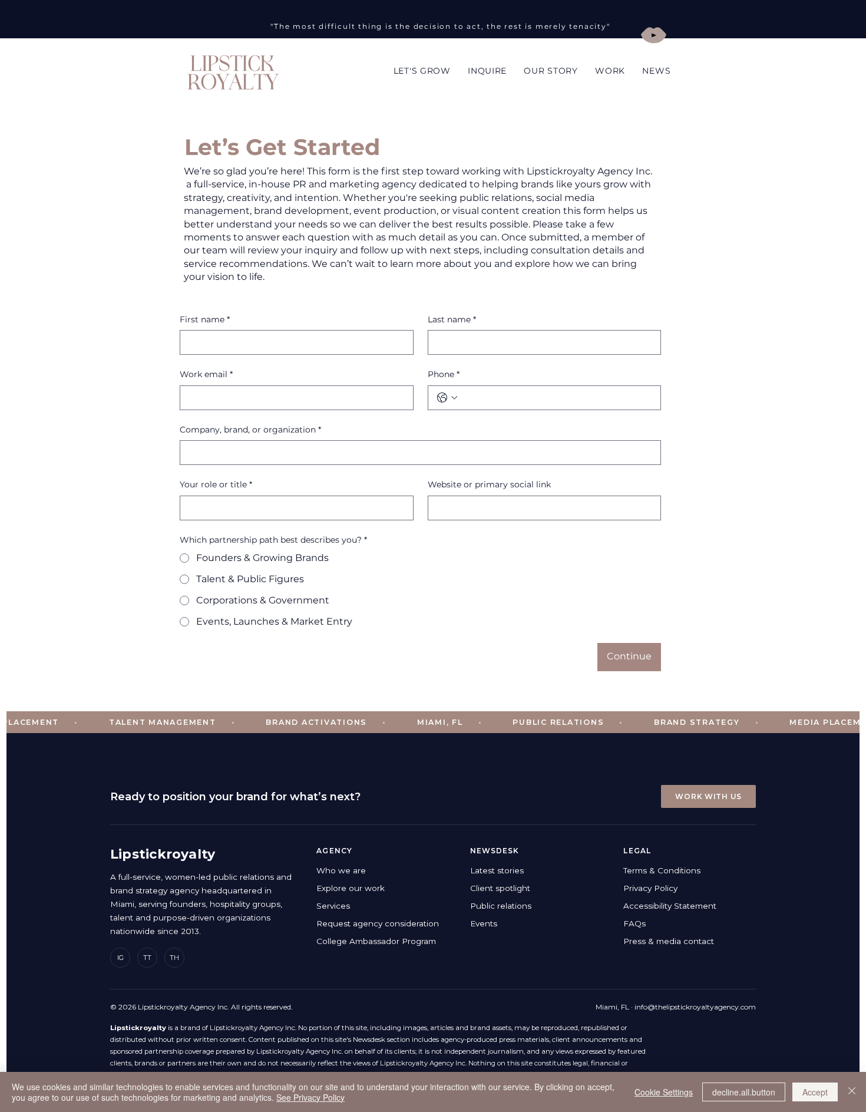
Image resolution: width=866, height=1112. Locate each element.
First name (205, 319)
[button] (551, 71)
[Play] (653, 35)
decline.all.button (743, 1092)
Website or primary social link (489, 484)
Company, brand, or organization (250, 429)
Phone (444, 374)
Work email (206, 374)
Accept (815, 1092)
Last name (452, 319)
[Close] (852, 1092)
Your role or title (216, 484)
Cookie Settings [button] (663, 1092)
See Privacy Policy (310, 1097)
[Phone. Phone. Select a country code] (447, 398)
